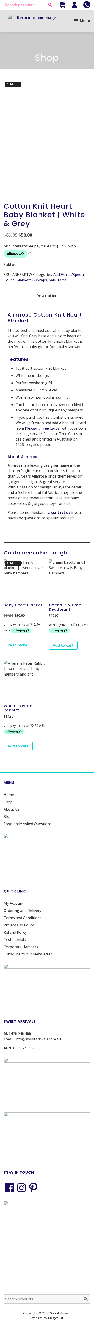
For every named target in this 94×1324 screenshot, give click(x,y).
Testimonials (15, 939)
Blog (8, 816)
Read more (17, 645)
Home (9, 794)
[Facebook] (10, 1188)
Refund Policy (15, 932)
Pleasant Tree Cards (42, 428)
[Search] (50, 4)
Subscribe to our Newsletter (28, 954)
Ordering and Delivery (22, 910)
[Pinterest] (33, 1188)
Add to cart (63, 645)
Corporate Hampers (21, 946)
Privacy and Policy (19, 925)
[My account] (74, 5)
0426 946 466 (20, 1033)
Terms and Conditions (23, 917)
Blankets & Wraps (31, 279)
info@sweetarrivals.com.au (38, 1039)
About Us (12, 809)
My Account (14, 903)
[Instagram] (21, 1188)
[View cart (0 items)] (62, 5)
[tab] (47, 295)
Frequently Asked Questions (28, 823)
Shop (8, 801)
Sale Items (57, 279)
